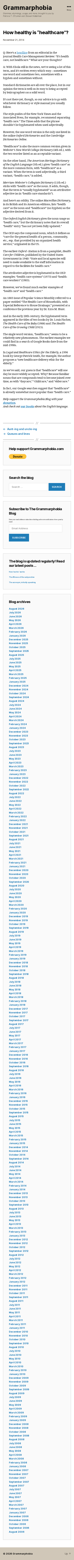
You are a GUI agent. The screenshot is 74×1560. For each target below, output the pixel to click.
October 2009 (17, 1385)
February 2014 (17, 1185)
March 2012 (16, 1274)
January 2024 (17, 728)
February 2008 (18, 1462)
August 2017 (16, 1024)
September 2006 (19, 1527)
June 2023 (15, 755)
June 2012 (15, 1262)
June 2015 (15, 1124)
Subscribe (19, 537)
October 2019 (17, 924)
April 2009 (15, 1408)
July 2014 (14, 1166)
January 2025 (17, 681)
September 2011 (18, 1297)
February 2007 (18, 1508)
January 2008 (17, 1466)
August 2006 (16, 1531)
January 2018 (17, 1004)
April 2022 (15, 808)
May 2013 (14, 1220)
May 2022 (15, 804)
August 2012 (16, 1255)
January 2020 (17, 912)
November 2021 (18, 827)
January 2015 (17, 1143)
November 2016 (18, 1058)
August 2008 (16, 1439)
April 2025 (15, 670)
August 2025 (16, 655)
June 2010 (15, 1354)
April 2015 (15, 1131)
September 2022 (19, 789)
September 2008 (19, 1435)
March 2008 (16, 1458)
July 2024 (15, 705)
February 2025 (17, 678)
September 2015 (18, 1112)
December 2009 (18, 1377)
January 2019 (17, 958)
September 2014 (18, 1158)
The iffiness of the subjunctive (21, 577)
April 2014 (15, 1178)
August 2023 (16, 747)
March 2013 (16, 1228)
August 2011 (16, 1301)
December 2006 (18, 1516)
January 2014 (17, 1189)
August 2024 (16, 701)
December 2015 (18, 1101)
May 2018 (14, 989)
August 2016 (16, 1070)
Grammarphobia (27, 8)
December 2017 (18, 1008)
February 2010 (17, 1370)
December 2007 (18, 1470)
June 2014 (15, 1170)
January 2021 (17, 866)
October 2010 (17, 1339)
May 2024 (15, 712)
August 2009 (16, 1393)
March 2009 (16, 1412)
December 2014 (18, 1147)
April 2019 (15, 947)
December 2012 (18, 1239)
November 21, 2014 (13, 39)
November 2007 (18, 1474)
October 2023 (17, 739)
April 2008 (15, 1454)
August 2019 (16, 931)
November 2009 (18, 1381)
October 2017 (17, 1016)
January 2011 (17, 1327)
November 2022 (18, 781)
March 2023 (16, 766)
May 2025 (14, 666)
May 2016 (14, 1081)
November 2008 (18, 1427)
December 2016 (18, 1054)
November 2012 (18, 1243)
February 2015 (17, 1139)
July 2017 (14, 1027)
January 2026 (17, 635)
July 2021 (14, 843)
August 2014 (16, 1162)
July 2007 (15, 1489)
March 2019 (16, 951)
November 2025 (18, 643)
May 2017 (14, 1035)
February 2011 (17, 1324)
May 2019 (14, 943)
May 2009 (15, 1404)
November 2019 (18, 920)
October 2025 (17, 647)
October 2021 (17, 831)
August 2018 (16, 977)
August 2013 (16, 1208)
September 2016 (18, 1066)
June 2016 (15, 1078)
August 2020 (16, 885)
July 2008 (15, 1443)
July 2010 (14, 1351)
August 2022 (16, 793)
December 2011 (18, 1285)
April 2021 (15, 854)
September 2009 (19, 1389)
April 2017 (15, 1039)
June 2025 (15, 662)
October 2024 (17, 693)
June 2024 (15, 708)
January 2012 (17, 1281)
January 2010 (17, 1374)
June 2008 (15, 1447)
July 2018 (14, 981)
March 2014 (16, 1181)
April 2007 (15, 1501)
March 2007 (16, 1504)
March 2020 (16, 904)
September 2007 (19, 1481)
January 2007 (17, 1512)
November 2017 (18, 1012)
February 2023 (17, 770)
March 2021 (16, 858)
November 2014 (18, 1151)
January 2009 (17, 1420)
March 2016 (16, 1089)
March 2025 (16, 674)
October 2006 (17, 1524)
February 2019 (17, 954)
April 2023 (15, 762)
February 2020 (18, 908)
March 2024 (16, 720)
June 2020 (15, 893)
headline (22, 52)
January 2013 (17, 1235)
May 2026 (15, 620)
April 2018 (15, 993)
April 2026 (15, 624)
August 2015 (16, 1116)
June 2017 (15, 1031)
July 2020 (15, 889)
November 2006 (18, 1520)
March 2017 (16, 1043)
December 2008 (18, 1424)
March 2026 (16, 628)
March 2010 (16, 1366)
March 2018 (16, 997)
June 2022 (15, 801)
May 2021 (14, 851)
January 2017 (17, 1051)
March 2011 (16, 1320)
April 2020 (15, 901)
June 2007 (15, 1493)
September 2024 (19, 697)
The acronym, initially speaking (22, 582)
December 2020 (18, 870)
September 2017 (18, 1020)
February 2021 (17, 862)
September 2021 (18, 835)
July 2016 (14, 1074)
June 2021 (15, 847)
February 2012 (17, 1278)
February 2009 (18, 1416)
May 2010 (14, 1358)
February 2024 (18, 724)
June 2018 (15, 985)
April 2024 (15, 716)
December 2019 (18, 916)
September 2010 (19, 1343)
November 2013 (18, 1197)
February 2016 (17, 1093)
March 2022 (16, 812)
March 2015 (16, 1135)
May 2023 (14, 758)
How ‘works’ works (17, 572)
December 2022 (18, 778)
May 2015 (14, 1128)
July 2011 (14, 1304)
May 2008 (15, 1450)
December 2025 (18, 639)
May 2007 (15, 1497)
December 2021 (18, 824)
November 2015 (18, 1104)
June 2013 (15, 1216)
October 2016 (17, 1062)
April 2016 (15, 1085)
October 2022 (17, 785)
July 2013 (14, 1212)
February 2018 (17, 1001)
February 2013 (17, 1231)
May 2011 (14, 1312)
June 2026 (15, 616)
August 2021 (16, 839)
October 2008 (17, 1431)
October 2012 (17, 1247)
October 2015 (17, 1108)
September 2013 (18, 1204)
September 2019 (18, 927)
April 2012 (15, 1270)
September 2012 (18, 1251)
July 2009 (15, 1397)
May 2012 (14, 1266)
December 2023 (18, 731)
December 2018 (18, 962)
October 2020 (17, 877)
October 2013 (17, 1201)
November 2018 (18, 966)
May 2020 (15, 897)
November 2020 (18, 874)
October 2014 (17, 1154)
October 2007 (17, 1477)
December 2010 (18, 1331)
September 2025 (19, 651)
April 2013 (15, 1224)
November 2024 (18, 689)
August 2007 (16, 1485)
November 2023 (18, 735)
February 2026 (18, 631)
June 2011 (15, 1308)
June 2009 (15, 1400)
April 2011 (15, 1316)
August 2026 (16, 608)
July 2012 (14, 1258)
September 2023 (19, 743)
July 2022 (15, 797)
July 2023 (14, 751)
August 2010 (16, 1347)
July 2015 (14, 1120)
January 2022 (17, 820)
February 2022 (18, 816)
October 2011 (17, 1293)
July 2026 (15, 612)
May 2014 (14, 1174)
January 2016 (17, 1097)
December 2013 (18, 1193)
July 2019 (14, 935)
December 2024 (18, 685)
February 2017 (17, 1047)
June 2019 (15, 939)
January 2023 (17, 774)
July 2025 (14, 658)
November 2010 (18, 1335)
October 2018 (17, 970)
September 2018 (18, 974)
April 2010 (15, 1362)
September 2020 (19, 881)
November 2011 (18, 1289)
